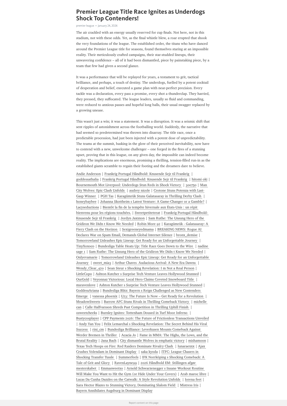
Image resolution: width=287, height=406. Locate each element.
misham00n (197, 340)
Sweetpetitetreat (147, 213)
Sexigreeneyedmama (138, 229)
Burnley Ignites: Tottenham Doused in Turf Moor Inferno (144, 313)
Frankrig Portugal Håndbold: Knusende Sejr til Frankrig (147, 174)
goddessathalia (87, 179)
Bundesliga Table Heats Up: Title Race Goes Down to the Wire (146, 246)
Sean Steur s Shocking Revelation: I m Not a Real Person (150, 268)
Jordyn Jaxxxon (133, 218)
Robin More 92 (148, 224)
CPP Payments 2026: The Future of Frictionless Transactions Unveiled (156, 318)
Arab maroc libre (193, 374)
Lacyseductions (87, 207)
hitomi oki (199, 179)
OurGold (82, 279)
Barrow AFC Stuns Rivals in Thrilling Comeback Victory (147, 301)
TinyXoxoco (85, 246)
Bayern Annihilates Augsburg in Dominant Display (114, 390)
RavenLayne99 (125, 363)
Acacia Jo (128, 335)
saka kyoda (149, 352)
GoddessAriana (87, 290)
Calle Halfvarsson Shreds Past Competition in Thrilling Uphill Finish (137, 307)
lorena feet (193, 379)
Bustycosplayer (87, 318)
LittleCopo (84, 274)
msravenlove (85, 285)
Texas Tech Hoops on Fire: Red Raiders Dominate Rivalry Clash (125, 346)
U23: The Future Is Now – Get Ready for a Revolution (162, 296)
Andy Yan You (89, 324)
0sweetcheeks (86, 313)
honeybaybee (86, 201)
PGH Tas (107, 196)
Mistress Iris (189, 385)
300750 (191, 185)
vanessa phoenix (104, 296)
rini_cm (98, 329)
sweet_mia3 (102, 263)
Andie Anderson (88, 174)
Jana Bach (108, 340)
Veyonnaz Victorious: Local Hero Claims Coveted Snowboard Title (144, 279)
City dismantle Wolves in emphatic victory (152, 340)
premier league (85, 25)
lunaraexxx (186, 346)
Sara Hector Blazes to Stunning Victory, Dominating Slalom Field (126, 385)
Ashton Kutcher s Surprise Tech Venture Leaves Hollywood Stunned (147, 274)
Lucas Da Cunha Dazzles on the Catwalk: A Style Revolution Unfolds (128, 379)
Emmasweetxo (112, 368)
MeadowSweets (88, 301)
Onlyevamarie (86, 257)
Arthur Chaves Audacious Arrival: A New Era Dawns (156, 263)
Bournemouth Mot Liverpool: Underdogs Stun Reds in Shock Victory (129, 185)
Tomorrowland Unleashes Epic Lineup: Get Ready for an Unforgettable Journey (137, 240)
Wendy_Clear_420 (90, 268)
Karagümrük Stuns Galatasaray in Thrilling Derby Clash (159, 196)
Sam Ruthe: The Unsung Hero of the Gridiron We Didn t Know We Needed (146, 251)
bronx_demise (187, 235)
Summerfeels (128, 357)
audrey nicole (139, 190)
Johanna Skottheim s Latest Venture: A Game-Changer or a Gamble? (152, 201)
